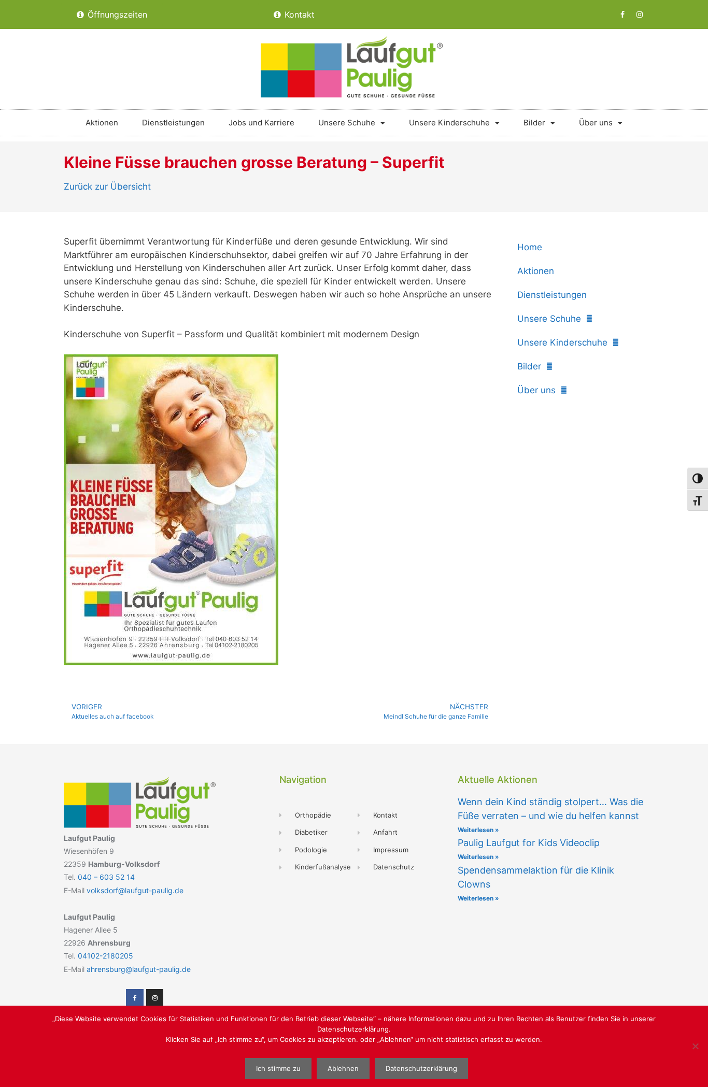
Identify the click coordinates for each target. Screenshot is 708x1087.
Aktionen (102, 122)
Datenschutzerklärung (421, 1068)
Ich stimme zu (278, 1068)
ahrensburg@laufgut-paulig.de (139, 969)
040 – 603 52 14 (106, 877)
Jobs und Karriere (261, 122)
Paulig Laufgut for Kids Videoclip (529, 842)
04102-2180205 (105, 955)
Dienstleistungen (173, 122)
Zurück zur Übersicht (107, 186)
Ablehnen (343, 1068)
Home (529, 247)
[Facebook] (622, 14)
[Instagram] (639, 14)
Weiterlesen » (478, 830)
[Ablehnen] (695, 1046)
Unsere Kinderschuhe (449, 122)
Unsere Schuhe (346, 122)
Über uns (596, 122)
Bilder (534, 122)
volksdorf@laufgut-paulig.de (135, 890)
